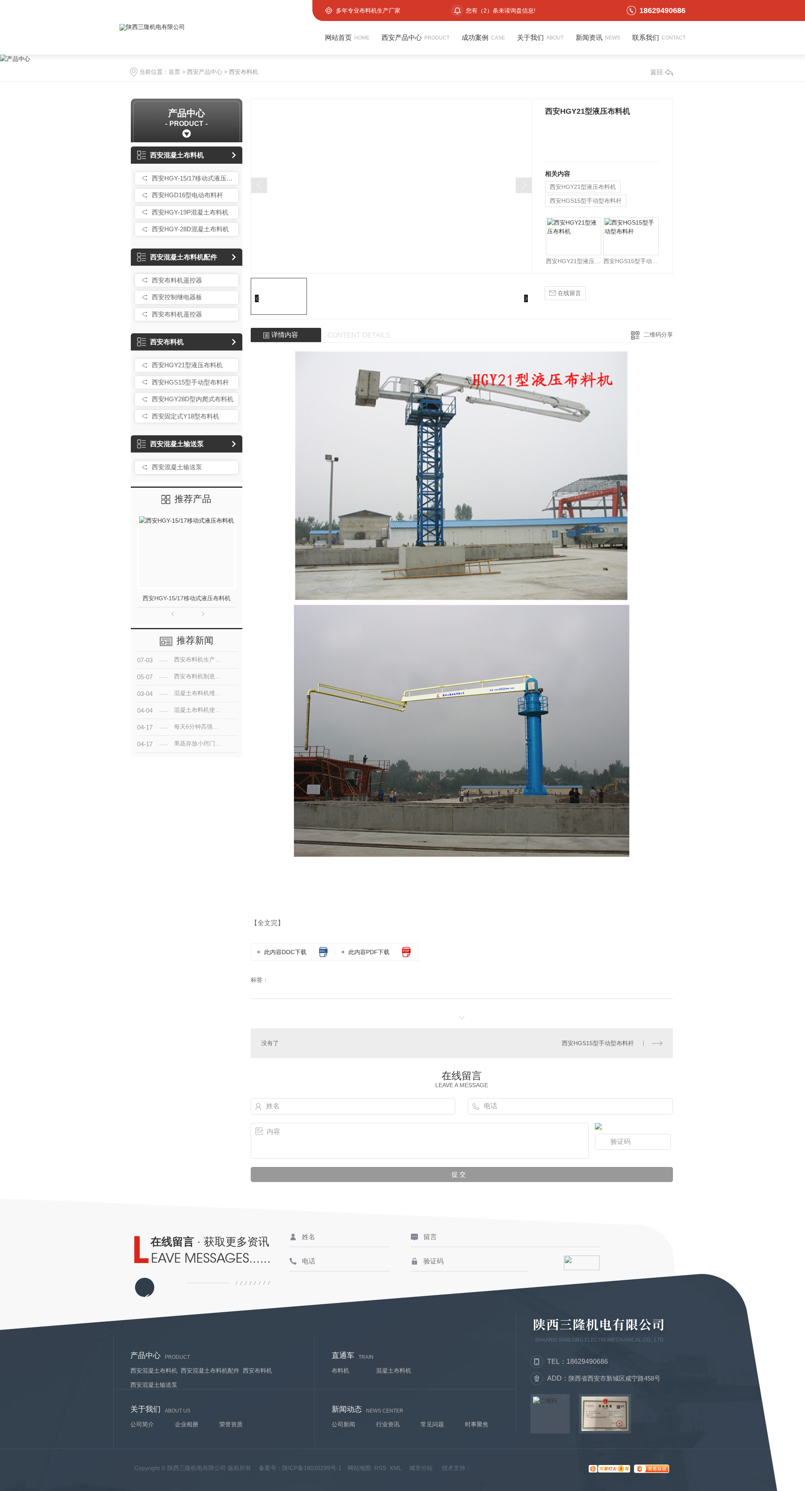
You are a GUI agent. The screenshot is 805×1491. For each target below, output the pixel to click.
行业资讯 (388, 1424)
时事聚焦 (476, 1424)
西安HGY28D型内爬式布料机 (193, 399)
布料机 (340, 1370)
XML (396, 1468)
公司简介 (142, 1424)
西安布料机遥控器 (177, 280)
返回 (656, 72)
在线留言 (568, 293)
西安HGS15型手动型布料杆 (190, 382)
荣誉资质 (231, 1424)
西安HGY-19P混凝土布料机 (190, 212)
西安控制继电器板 (177, 297)
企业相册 (186, 1424)
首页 (174, 71)
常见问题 (432, 1424)
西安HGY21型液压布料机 (187, 365)
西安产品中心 (204, 71)
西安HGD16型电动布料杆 (187, 195)
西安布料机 (243, 71)
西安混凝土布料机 (177, 155)
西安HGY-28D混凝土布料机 (190, 229)
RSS (380, 1468)
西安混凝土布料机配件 (183, 257)
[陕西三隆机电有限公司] (222, 27)
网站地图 (359, 1468)
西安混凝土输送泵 (177, 443)
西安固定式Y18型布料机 (185, 416)
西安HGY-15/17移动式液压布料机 (193, 178)
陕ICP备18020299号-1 (312, 1468)
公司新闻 (343, 1424)
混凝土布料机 (393, 1370)
